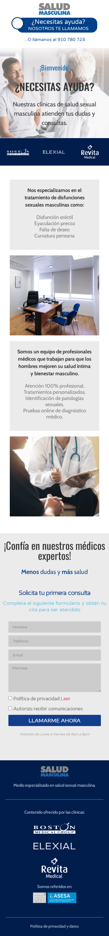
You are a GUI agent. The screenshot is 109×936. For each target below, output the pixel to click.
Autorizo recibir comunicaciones (48, 708)
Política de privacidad (41, 699)
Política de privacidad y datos (54, 926)
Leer (65, 699)
